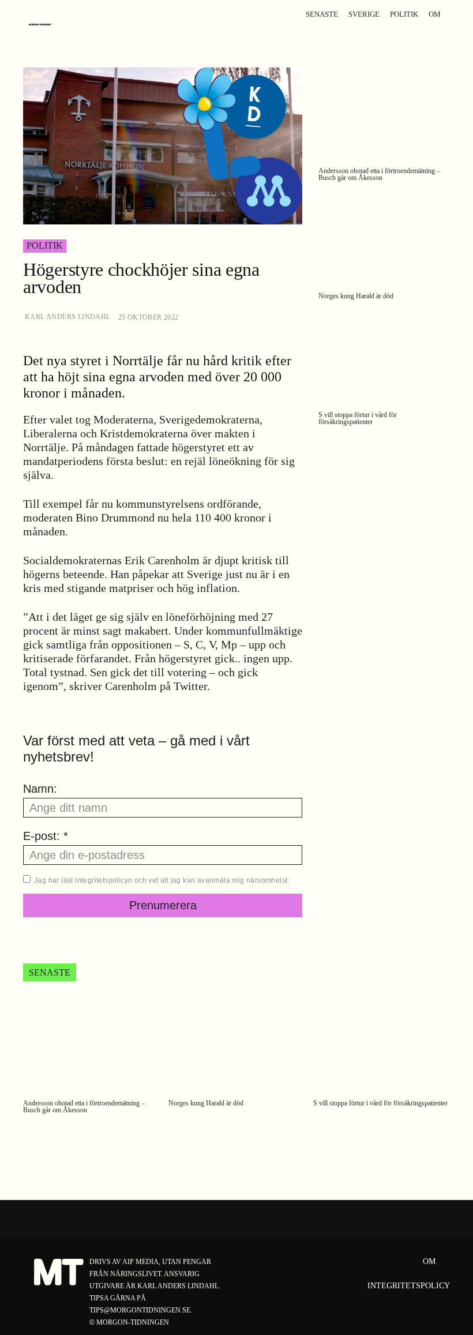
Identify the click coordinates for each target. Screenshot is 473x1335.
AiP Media (140, 1262)
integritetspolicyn (103, 880)
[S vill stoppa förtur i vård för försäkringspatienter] (384, 358)
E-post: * (45, 836)
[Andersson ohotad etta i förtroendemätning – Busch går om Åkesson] (384, 114)
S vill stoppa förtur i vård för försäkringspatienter (357, 418)
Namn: (40, 788)
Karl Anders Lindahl (68, 317)
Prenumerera (163, 905)
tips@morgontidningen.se (139, 1310)
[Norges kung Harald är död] (384, 239)
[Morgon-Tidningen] (43, 24)
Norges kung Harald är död (355, 296)
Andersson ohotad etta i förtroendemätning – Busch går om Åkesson (379, 174)
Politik (45, 245)
